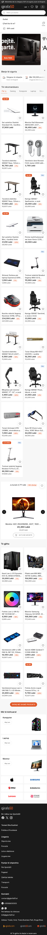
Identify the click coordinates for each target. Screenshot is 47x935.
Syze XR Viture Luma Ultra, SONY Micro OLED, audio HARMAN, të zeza (34, 429)
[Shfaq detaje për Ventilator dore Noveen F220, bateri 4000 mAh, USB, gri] (35, 148)
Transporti (5, 882)
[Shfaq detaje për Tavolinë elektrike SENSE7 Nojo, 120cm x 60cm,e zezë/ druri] (12, 186)
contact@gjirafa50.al (9, 898)
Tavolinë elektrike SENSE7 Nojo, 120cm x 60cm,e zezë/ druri (11, 200)
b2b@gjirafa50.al (7, 915)
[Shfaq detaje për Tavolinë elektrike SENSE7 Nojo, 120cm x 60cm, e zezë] (12, 148)
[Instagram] (11, 818)
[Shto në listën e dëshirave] (20, 118)
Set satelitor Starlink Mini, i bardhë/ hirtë (10, 238)
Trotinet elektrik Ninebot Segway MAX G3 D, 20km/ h (35, 276)
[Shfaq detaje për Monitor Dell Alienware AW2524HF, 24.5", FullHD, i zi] (35, 110)
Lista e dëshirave (7, 851)
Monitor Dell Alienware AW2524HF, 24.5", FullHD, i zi (34, 123)
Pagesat (4, 872)
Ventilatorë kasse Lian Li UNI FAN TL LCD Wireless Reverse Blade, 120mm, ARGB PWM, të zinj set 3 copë (12, 689)
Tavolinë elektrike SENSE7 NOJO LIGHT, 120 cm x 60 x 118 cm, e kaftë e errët (11, 353)
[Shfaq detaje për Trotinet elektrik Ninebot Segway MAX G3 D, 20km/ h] (35, 263)
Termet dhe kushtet (9, 825)
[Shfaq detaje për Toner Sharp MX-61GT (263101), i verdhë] (35, 339)
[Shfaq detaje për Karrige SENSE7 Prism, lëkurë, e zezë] (35, 377)
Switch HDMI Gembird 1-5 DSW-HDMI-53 (34, 651)
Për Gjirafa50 (6, 867)
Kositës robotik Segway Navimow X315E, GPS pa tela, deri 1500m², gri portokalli (11, 314)
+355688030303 (10, 903)
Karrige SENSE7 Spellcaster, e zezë (32, 200)
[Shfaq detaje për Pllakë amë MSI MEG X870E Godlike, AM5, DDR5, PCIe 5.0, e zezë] (35, 561)
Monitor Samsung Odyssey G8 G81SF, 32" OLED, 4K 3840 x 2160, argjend (34, 613)
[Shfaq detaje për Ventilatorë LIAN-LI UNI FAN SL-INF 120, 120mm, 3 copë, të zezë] (12, 637)
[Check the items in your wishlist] (32, 6)
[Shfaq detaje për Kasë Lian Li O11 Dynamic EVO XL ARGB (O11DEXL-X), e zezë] (12, 561)
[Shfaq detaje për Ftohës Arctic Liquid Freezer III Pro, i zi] (35, 676)
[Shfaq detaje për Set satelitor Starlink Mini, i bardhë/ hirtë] (12, 225)
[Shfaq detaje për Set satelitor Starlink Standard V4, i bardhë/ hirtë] (12, 110)
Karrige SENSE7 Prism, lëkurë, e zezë (34, 391)
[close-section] (45, 70)
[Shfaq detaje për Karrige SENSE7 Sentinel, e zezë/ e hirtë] (35, 301)
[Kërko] (4, 12)
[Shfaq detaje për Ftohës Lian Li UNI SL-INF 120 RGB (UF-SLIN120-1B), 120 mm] (12, 599)
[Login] (42, 7)
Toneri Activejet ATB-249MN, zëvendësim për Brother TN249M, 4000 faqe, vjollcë (12, 429)
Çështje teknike (7, 877)
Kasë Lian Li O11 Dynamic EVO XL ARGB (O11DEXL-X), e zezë (12, 574)
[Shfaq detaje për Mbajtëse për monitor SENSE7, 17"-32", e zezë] (12, 377)
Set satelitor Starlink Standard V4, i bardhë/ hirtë (11, 123)
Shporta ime (5, 841)
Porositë (4, 846)
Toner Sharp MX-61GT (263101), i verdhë (34, 353)
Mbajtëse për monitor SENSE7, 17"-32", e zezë (11, 391)
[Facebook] (3, 818)
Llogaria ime (5, 856)
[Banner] (21, 49)
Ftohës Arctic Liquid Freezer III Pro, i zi (33, 689)
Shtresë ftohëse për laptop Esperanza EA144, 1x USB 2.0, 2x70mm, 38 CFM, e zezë (12, 276)
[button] (4, 512)
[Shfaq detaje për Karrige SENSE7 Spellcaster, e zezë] (35, 186)
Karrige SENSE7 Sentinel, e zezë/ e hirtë (35, 314)
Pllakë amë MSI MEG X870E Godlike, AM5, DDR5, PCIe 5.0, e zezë (34, 574)
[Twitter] (7, 818)
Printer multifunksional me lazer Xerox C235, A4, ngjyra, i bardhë (34, 238)
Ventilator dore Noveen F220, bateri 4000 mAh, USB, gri (34, 162)
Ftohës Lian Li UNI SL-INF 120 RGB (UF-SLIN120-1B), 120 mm (11, 613)
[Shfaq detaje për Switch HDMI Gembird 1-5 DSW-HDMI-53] (35, 637)
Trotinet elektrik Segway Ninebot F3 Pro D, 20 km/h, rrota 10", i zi (12, 467)
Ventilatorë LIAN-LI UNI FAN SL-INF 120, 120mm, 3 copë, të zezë (11, 651)
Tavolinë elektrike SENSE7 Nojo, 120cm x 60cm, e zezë (11, 162)
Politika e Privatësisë (9, 830)
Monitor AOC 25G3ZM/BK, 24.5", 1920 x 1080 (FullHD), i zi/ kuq (23, 524)
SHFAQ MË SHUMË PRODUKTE (23, 704)
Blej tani (7, 722)
